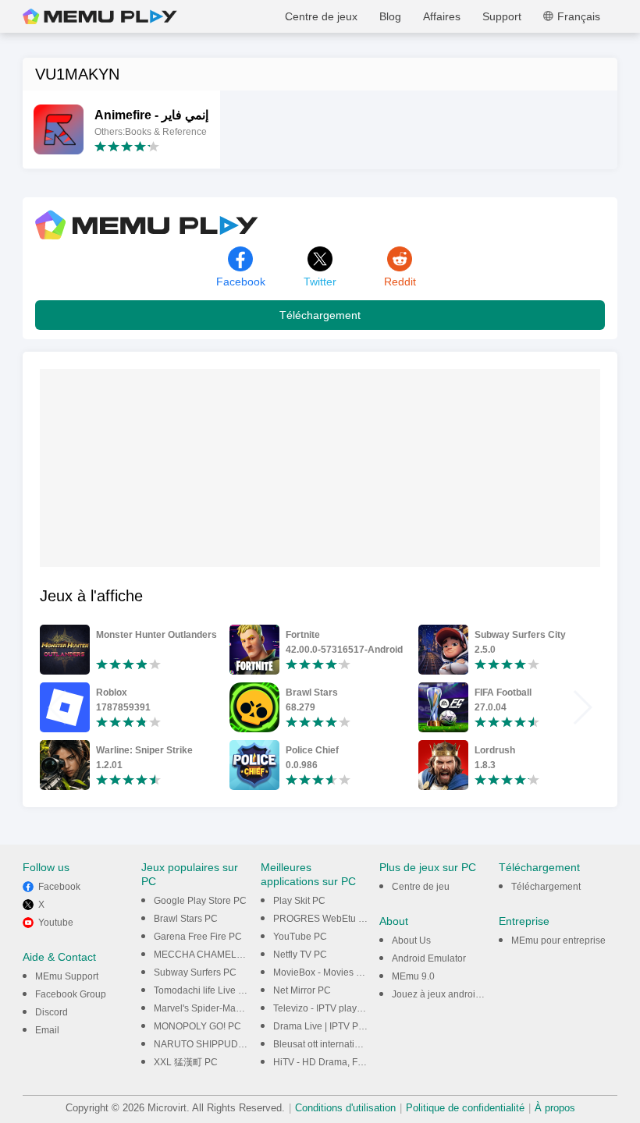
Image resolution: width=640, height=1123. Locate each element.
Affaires (441, 16)
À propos (555, 1108)
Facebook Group (70, 994)
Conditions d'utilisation (345, 1108)
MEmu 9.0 (413, 976)
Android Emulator (429, 958)
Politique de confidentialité (465, 1108)
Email (47, 1030)
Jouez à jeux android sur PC (452, 994)
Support (501, 16)
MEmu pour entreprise (558, 940)
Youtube (55, 922)
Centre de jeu (421, 886)
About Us (411, 940)
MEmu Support (66, 976)
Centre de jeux (321, 16)
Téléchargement (320, 315)
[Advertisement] (157, 466)
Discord (51, 1012)
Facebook (59, 886)
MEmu (100, 16)
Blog (390, 16)
